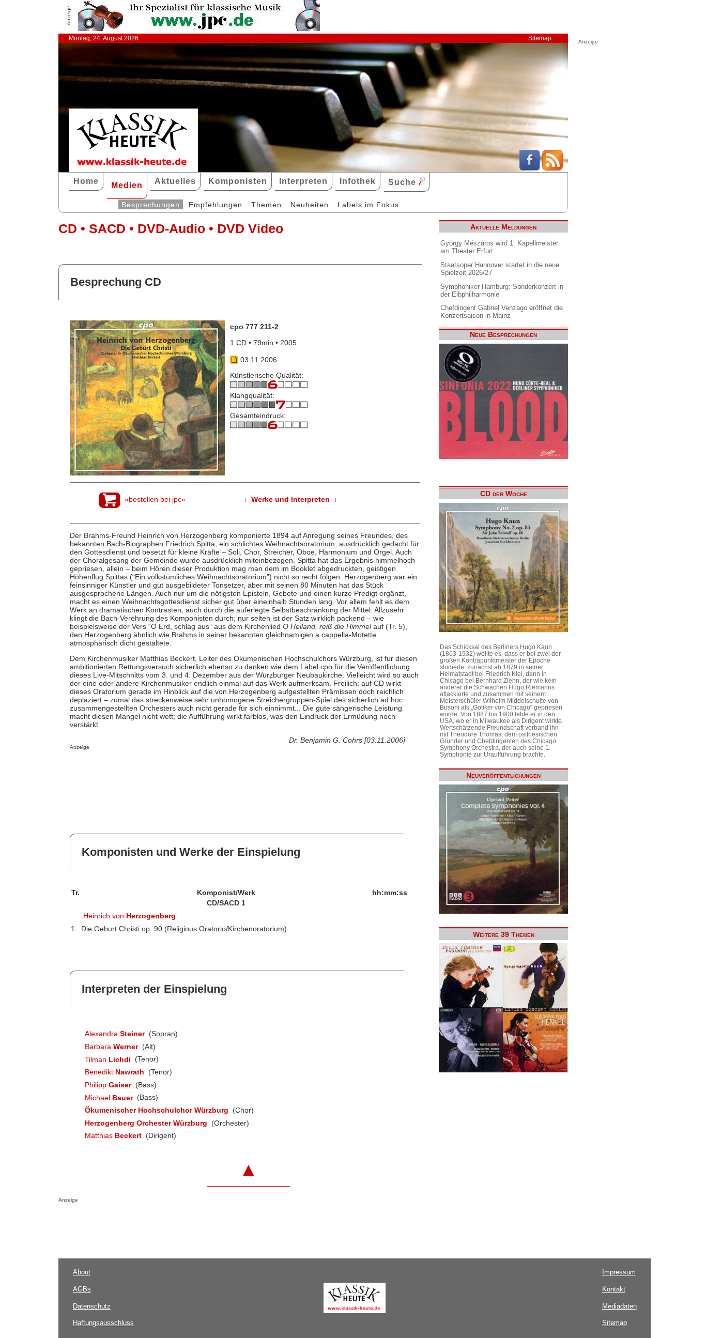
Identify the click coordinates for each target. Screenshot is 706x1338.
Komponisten (237, 181)
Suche (403, 182)
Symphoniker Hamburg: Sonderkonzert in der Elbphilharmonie (501, 290)
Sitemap (539, 38)
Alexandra (115, 1033)
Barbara (111, 1046)
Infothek (358, 181)
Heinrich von (129, 916)
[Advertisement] (191, 770)
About (81, 1272)
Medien (127, 185)
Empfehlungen (215, 205)
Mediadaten (619, 1306)
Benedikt (114, 1072)
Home (86, 181)
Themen (266, 205)
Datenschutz (92, 1306)
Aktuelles (175, 181)
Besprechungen (150, 205)
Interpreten (303, 181)
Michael (109, 1098)
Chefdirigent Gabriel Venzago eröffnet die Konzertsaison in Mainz (501, 311)
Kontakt (613, 1289)
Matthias (113, 1135)
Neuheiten (309, 205)
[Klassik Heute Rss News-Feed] (552, 168)
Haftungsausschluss (103, 1323)
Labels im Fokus (368, 205)
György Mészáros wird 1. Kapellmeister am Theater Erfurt (499, 247)
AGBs (82, 1289)
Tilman (108, 1059)
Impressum (619, 1272)
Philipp (108, 1085)
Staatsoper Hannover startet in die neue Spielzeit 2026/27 (499, 268)
